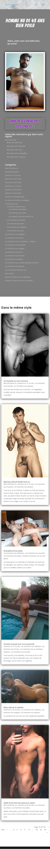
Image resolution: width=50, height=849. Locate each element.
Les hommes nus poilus (14, 259)
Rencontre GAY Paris (14, 142)
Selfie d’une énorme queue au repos (19, 803)
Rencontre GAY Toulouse (16, 157)
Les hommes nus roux (15, 231)
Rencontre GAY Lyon (14, 150)
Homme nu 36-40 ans (13, 190)
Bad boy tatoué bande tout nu (17, 482)
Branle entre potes (12, 172)
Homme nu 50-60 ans (13, 193)
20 (37, 830)
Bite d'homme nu (11, 168)
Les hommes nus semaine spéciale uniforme (22, 263)
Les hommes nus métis (17, 213)
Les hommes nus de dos (14, 238)
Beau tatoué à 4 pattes (13, 707)
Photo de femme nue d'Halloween (18, 277)
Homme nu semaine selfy (14, 197)
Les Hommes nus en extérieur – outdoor (20, 241)
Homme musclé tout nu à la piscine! (19, 644)
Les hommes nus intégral (14, 248)
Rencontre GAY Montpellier (17, 153)
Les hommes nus (11, 204)
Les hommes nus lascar (14, 252)
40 (45, 830)
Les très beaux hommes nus (15, 270)
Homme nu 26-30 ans (13, 182)
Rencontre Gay (10, 140)
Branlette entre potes (13, 551)
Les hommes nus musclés (15, 256)
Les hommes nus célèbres (15, 234)
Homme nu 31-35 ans (13, 186)
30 (41, 830)
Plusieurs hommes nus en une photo (19, 280)
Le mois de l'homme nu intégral (17, 200)
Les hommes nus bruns (15, 224)
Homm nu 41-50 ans (12, 175)
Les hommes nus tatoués (14, 266)
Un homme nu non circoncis (16, 381)
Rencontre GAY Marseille (16, 146)
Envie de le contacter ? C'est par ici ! (25, 123)
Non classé (9, 273)
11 (25, 830)
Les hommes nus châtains (17, 227)
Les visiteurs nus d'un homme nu (20, 216)
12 (29, 830)
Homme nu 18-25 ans (13, 179)
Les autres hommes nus (16, 207)
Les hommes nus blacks (17, 209)
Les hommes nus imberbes (15, 245)
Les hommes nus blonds (16, 220)
